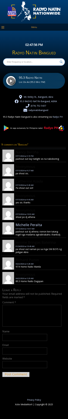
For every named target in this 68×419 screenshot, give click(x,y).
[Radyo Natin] (34, 21)
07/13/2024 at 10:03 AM (25, 214)
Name (5, 331)
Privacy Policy (34, 399)
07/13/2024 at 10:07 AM (25, 229)
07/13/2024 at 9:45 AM (25, 199)
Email (5, 345)
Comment (9, 302)
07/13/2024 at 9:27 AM (25, 170)
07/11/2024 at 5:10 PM (25, 156)
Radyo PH (58, 116)
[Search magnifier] (61, 62)
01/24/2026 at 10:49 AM (25, 246)
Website (7, 358)
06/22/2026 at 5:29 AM (25, 278)
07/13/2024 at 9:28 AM (25, 185)
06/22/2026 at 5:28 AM (25, 264)
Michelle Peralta (29, 224)
